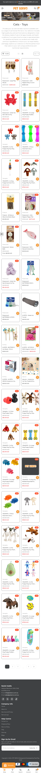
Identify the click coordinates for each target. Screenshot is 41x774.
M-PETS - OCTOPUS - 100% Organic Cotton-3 (29, 348)
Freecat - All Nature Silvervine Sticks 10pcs (8, 216)
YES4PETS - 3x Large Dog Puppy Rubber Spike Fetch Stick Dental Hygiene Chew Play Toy (28, 113)
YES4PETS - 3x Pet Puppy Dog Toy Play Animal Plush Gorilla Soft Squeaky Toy (8, 446)
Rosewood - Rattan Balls (8, 248)
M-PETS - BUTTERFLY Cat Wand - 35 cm (8, 348)
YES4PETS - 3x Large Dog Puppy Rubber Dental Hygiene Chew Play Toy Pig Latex (8, 480)
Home (3, 706)
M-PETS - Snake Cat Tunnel (28, 316)
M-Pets (24, 312)
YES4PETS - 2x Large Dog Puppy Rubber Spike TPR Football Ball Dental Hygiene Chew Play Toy (28, 617)
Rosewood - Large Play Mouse (9, 81)
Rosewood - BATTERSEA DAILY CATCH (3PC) (27, 282)
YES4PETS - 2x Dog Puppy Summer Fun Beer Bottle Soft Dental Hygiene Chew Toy (9, 182)
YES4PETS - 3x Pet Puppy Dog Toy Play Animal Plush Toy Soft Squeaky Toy (28, 412)
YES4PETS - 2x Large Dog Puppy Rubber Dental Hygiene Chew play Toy (8, 651)
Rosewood (5, 78)
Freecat (4, 212)
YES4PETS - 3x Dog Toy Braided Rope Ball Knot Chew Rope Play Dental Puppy (29, 480)
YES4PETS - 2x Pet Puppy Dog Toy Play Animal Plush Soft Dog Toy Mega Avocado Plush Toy (8, 583)
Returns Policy (5, 727)
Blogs (3, 735)
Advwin (24, 376)
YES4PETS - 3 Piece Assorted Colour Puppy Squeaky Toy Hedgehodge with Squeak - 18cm (8, 514)
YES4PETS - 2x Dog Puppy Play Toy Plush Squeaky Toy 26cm (28, 182)
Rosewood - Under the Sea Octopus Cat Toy (8, 282)
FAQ (2, 729)
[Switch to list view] (18, 53)
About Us (4, 709)
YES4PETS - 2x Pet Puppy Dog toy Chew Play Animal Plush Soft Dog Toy (28, 583)
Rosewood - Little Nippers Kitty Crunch (28, 81)
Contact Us (4, 721)
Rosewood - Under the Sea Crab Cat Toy (8, 113)
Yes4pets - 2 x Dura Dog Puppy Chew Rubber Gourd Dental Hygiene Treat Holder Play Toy (8, 412)
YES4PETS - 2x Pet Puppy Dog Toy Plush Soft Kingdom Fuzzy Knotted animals (8, 548)
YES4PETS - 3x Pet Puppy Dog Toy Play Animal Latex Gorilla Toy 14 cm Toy (8, 148)
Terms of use (5, 714)
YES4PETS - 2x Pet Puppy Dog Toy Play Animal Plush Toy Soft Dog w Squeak (28, 548)
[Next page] (34, 666)
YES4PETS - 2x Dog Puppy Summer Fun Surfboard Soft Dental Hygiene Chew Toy (28, 651)
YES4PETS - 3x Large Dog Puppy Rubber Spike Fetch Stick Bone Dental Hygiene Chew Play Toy (28, 446)
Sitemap (3, 732)
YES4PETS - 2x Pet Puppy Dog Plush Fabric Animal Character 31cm (7, 617)
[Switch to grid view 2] (22, 53)
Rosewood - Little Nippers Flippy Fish (27, 216)
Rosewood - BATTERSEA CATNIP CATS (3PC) (8, 316)
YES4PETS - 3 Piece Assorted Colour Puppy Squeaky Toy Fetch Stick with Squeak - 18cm (28, 148)
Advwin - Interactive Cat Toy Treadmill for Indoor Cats (28, 380)
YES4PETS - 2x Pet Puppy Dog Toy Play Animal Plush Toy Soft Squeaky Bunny (28, 514)
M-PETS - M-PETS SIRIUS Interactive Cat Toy (8, 380)
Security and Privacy (7, 712)
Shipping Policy (5, 724)
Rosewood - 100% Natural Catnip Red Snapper (27, 248)
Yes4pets (24, 110)
